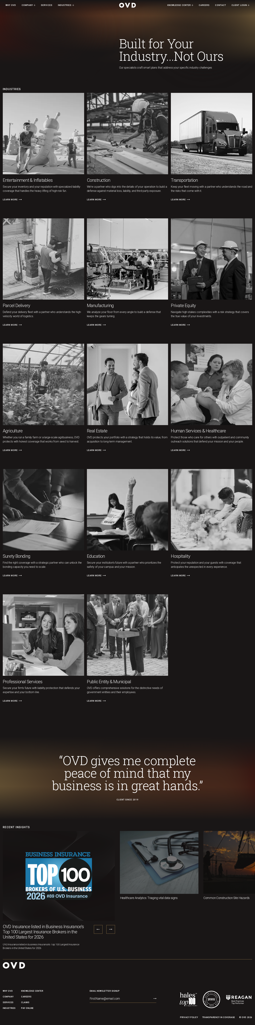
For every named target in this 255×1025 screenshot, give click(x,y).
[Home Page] (127, 5)
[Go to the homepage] (14, 965)
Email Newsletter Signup (105, 991)
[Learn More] (12, 199)
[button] (28, 5)
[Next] (20, 199)
